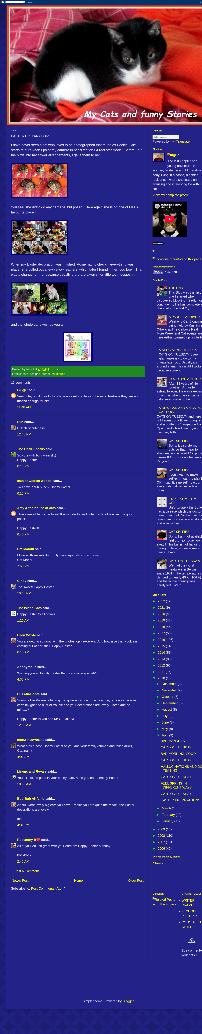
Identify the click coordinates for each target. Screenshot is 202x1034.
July (165, 716)
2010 (162, 678)
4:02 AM (23, 757)
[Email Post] (58, 369)
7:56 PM (23, 566)
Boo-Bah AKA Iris (31, 798)
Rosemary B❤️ (28, 840)
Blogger (128, 1001)
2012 (162, 665)
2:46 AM (23, 861)
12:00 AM (24, 725)
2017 (162, 633)
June (166, 722)
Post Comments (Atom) (48, 888)
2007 (162, 842)
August (167, 709)
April (165, 735)
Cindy (21, 581)
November (170, 690)
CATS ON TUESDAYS (185, 561)
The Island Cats (29, 608)
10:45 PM (24, 593)
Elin (20, 422)
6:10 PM (23, 466)
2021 (162, 607)
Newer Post (20, 880)
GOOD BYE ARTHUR (185, 379)
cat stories (58, 374)
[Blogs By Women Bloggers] (154, 251)
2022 (162, 601)
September (170, 703)
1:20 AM (23, 620)
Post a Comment (26, 871)
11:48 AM (24, 407)
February (169, 815)
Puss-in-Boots (28, 694)
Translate (183, 141)
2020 (162, 614)
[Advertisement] (108, 980)
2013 (162, 659)
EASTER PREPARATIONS (180, 800)
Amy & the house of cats (36, 508)
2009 (162, 829)
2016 (162, 640)
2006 (162, 848)
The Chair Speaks (31, 449)
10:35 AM (24, 784)
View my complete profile (171, 195)
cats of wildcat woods (34, 481)
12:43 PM (24, 434)
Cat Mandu (25, 549)
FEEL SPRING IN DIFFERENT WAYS (176, 785)
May (165, 729)
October (168, 697)
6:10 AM (23, 652)
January (168, 821)
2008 (162, 835)
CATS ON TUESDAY (176, 747)
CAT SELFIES (179, 441)
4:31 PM (23, 825)
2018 (162, 627)
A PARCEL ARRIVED (184, 317)
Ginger (22, 390)
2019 (162, 620)
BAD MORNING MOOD (178, 754)
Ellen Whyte (26, 635)
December (170, 684)
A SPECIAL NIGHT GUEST (179, 350)
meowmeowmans (30, 740)
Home (78, 880)
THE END (176, 288)
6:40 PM (23, 534)
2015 (162, 646)
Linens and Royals (31, 771)
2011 (162, 672)
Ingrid (174, 155)
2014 (162, 652)
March (167, 808)
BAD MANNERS (173, 741)
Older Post (136, 880)
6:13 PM (23, 493)
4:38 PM (23, 679)
